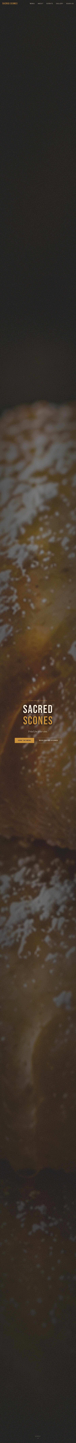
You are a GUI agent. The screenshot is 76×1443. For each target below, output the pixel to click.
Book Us (70, 3)
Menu (32, 3)
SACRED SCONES (10, 3)
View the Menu (24, 740)
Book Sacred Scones (48, 740)
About (40, 3)
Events (50, 3)
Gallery (59, 3)
